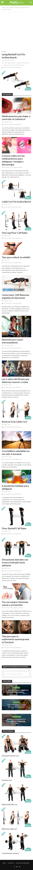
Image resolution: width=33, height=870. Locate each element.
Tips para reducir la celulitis (16, 257)
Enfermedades (16, 716)
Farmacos (16, 687)
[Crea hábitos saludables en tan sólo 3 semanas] (16, 440)
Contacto (11, 863)
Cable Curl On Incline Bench (16, 201)
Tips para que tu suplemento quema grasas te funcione (15, 639)
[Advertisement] (16, 29)
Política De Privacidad (22, 863)
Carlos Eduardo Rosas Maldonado (12, 67)
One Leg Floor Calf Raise (14, 232)
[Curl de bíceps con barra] (16, 841)
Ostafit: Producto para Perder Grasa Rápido (16, 691)
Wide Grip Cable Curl (9, 829)
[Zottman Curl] (16, 768)
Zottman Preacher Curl (10, 756)
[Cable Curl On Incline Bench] (16, 189)
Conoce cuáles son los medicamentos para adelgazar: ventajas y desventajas (13, 160)
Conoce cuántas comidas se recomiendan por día (17, 706)
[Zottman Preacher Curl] (16, 744)
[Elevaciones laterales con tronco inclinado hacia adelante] (16, 547)
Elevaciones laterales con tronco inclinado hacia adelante (15, 562)
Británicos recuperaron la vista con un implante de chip (16, 721)
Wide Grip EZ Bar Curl (9, 804)
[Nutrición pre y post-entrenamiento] (16, 326)
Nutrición (16, 702)
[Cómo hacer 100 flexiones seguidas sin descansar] (16, 284)
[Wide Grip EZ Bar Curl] (16, 792)
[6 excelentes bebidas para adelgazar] (16, 476)
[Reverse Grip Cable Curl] (16, 409)
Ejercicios (11, 7)
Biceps (17, 7)
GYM (7, 7)
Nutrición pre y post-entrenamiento (12, 341)
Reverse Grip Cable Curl (14, 421)
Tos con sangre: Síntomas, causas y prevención (15, 603)
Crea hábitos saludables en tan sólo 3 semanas (16, 452)
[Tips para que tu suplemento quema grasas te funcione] (16, 627)
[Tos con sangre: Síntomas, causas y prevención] (16, 591)
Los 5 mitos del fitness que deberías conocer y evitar (15, 380)
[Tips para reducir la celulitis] (16, 248)
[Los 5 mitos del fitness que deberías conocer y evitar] (16, 368)
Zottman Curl (7, 780)
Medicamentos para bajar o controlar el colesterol (16, 117)
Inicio (3, 7)
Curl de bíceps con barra (10, 853)
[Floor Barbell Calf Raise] (16, 516)
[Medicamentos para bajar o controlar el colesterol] (16, 105)
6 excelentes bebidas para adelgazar (15, 487)
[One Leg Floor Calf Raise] (16, 221)
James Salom (18, 167)
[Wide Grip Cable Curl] (16, 817)
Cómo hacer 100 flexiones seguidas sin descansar (15, 296)
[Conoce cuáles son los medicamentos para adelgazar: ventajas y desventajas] (16, 145)
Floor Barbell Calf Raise (14, 528)
